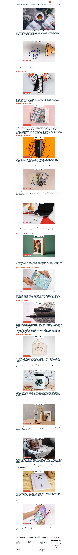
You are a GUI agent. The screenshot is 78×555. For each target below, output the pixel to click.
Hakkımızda (29, 541)
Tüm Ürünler (38, 4)
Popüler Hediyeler (33, 4)
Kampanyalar (49, 4)
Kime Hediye (23, 4)
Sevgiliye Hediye (18, 543)
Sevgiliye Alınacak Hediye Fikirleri (43, 542)
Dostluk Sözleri (41, 541)
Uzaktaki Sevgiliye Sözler (42, 549)
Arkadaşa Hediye (18, 548)
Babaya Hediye (18, 541)
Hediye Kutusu (18, 549)
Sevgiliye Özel (18, 4)
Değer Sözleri (41, 551)
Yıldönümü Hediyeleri (18, 542)
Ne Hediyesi (27, 4)
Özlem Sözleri (41, 543)
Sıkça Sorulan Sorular (30, 543)
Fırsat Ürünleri (44, 4)
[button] (60, 4)
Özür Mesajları (41, 550)
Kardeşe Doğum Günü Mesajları (43, 548)
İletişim (29, 542)
